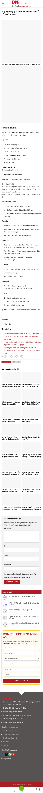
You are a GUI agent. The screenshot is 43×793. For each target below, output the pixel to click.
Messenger (29, 791)
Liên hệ (5, 745)
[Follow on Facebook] (2, 754)
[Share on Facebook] (6, 356)
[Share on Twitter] (10, 356)
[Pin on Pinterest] (17, 356)
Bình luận (7, 528)
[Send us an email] (6, 754)
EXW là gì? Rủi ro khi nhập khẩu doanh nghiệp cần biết (24, 604)
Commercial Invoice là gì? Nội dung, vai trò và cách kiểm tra (24, 624)
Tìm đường (4, 791)
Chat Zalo (13, 791)
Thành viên (16, 362)
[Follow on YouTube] (13, 754)
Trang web (7, 565)
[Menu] (3, 3)
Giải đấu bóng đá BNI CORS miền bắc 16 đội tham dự (23, 334)
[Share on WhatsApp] (3, 356)
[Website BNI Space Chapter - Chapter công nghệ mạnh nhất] (22, 3)
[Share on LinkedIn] (21, 356)
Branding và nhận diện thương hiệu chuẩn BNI (20, 348)
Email (6, 555)
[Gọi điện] (21, 789)
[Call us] (10, 754)
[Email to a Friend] (14, 356)
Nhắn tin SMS (38, 791)
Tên (5, 546)
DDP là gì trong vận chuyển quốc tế (20, 610)
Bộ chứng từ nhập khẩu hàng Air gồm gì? (22, 596)
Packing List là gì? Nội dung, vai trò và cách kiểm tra (23, 617)
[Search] (41, 3)
